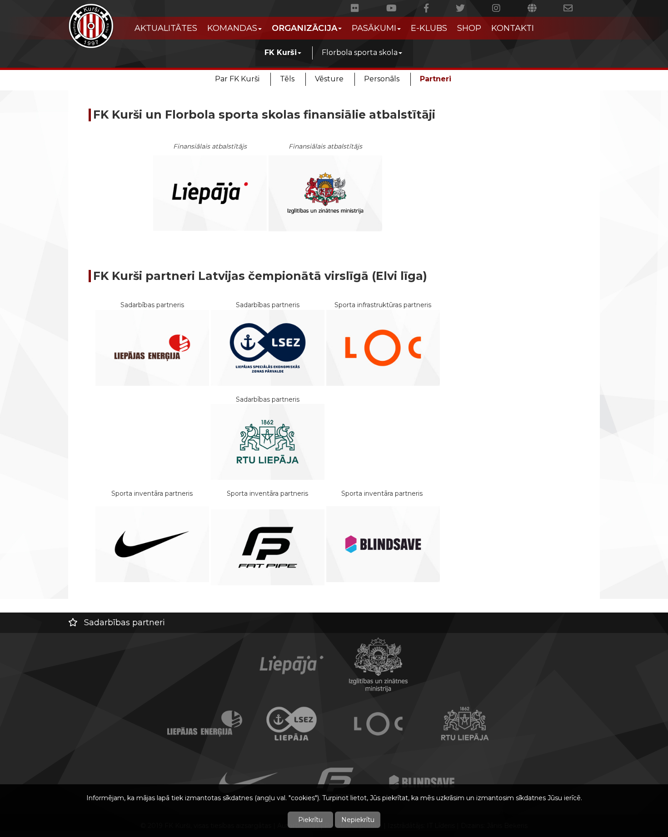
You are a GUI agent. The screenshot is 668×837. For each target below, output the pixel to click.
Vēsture (329, 79)
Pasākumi (374, 28)
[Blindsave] (383, 543)
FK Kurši (280, 52)
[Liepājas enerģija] (152, 347)
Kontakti (512, 28)
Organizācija (304, 28)
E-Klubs (429, 28)
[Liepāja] (210, 193)
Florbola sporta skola (360, 52)
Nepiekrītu (357, 820)
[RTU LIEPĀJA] (267, 441)
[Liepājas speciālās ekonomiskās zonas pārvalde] (267, 347)
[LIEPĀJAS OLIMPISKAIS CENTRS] (383, 347)
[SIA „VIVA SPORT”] (152, 543)
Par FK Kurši (237, 79)
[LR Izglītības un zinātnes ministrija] (325, 193)
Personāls (381, 79)
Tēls (287, 79)
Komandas (232, 28)
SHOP (469, 28)
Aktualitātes (166, 28)
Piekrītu (310, 820)
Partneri (435, 79)
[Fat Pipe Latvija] (267, 547)
